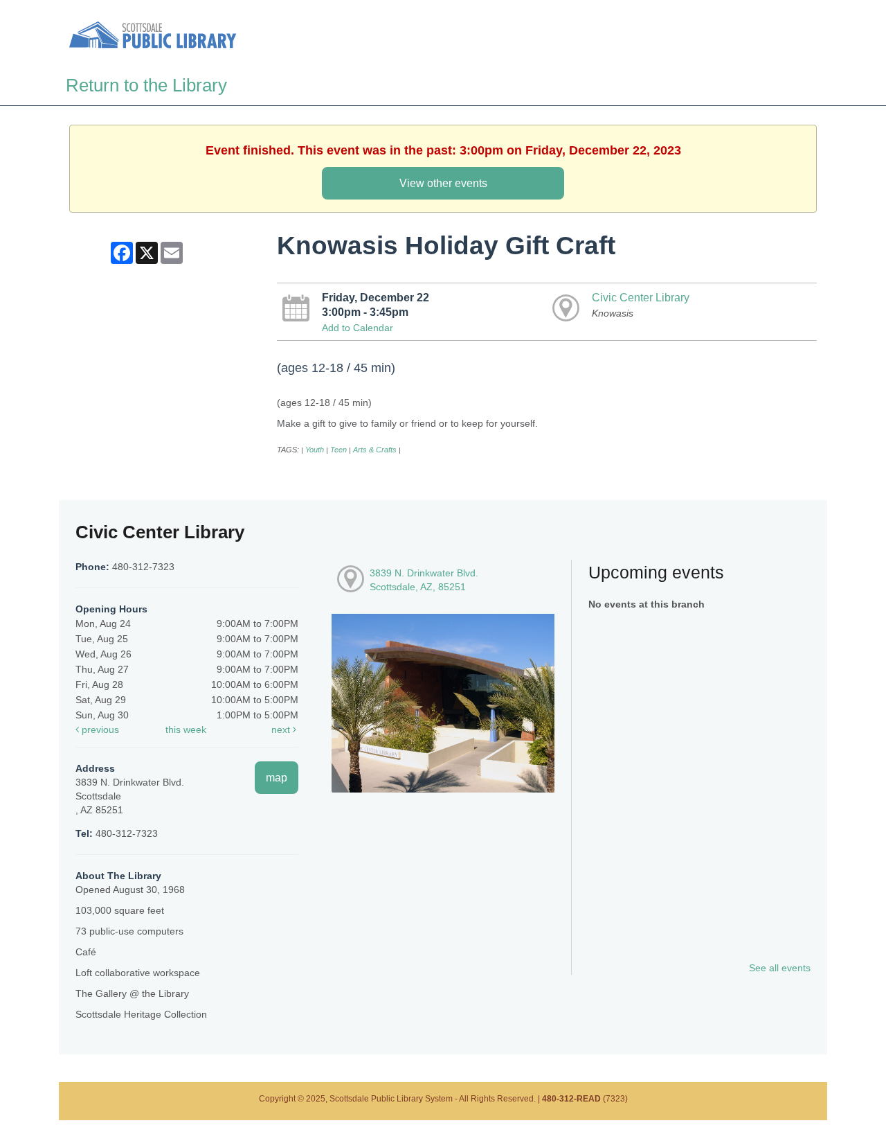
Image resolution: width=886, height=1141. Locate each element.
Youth (314, 449)
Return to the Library (146, 85)
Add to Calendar (357, 327)
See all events (780, 967)
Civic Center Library (640, 297)
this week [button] (185, 729)
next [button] (282, 729)
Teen (338, 449)
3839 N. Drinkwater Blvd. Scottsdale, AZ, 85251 (424, 579)
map (276, 777)
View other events (443, 183)
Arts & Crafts (375, 449)
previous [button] (99, 729)
